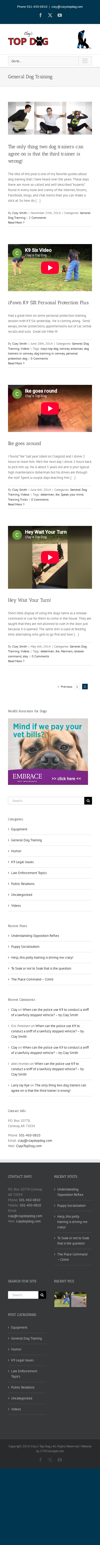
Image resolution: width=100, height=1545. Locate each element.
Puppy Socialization (25, 946)
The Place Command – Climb (32, 979)
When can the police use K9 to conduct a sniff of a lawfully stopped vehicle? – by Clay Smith (47, 1031)
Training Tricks (18, 499)
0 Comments (39, 358)
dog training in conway (49, 353)
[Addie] (79, 1299)
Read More (15, 222)
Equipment (19, 829)
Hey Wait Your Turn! (29, 600)
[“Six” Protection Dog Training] (62, 1299)
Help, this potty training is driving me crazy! (42, 957)
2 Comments (37, 218)
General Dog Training (26, 840)
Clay (14, 1009)
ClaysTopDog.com (29, 1146)
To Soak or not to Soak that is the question (41, 968)
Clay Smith (19, 213)
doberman (47, 494)
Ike (57, 494)
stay (25, 656)
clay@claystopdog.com (67, 7)
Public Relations (22, 883)
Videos (25, 349)
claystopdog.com (28, 1221)
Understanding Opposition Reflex (35, 935)
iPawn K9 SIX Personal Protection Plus (48, 303)
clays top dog (49, 349)
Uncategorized (21, 894)
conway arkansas (71, 349)
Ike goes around (24, 443)
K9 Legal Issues (22, 862)
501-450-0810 (29, 1135)
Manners (67, 651)
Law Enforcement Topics (29, 873)
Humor (16, 851)
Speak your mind (72, 494)
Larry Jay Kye (20, 1085)
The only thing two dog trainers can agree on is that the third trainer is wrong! (45, 154)
